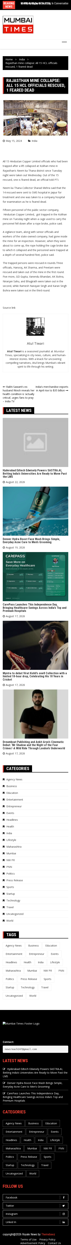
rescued (11, 192)
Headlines (12, 819)
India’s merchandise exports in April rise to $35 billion (52, 388)
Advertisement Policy (32, 1243)
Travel (10, 907)
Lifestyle (11, 840)
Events (10, 813)
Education (12, 793)
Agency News (14, 779)
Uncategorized (14, 914)
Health (10, 826)
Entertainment (14, 799)
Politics (10, 873)
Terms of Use (28, 1239)
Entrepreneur (14, 806)
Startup (10, 893)
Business (11, 786)
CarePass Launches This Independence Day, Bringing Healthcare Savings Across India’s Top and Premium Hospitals (34, 608)
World (9, 920)
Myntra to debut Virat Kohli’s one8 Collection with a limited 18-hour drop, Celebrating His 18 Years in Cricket (35, 676)
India (34, 141)
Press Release (14, 880)
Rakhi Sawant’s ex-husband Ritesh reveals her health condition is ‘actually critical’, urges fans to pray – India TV (18, 394)
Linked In (11, 1222)
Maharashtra (13, 846)
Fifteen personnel (13, 210)
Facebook (11, 1197)
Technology (13, 900)
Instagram (12, 1214)
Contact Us (54, 1243)
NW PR (10, 860)
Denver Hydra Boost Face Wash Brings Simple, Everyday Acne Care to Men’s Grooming (31, 540)
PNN (9, 867)
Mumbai (11, 853)
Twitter (10, 1205)
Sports (10, 887)
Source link (9, 307)
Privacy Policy (47, 1239)
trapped (60, 250)
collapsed (30, 166)
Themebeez (48, 1234)
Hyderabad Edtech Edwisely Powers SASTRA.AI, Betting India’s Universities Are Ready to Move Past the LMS (35, 473)
